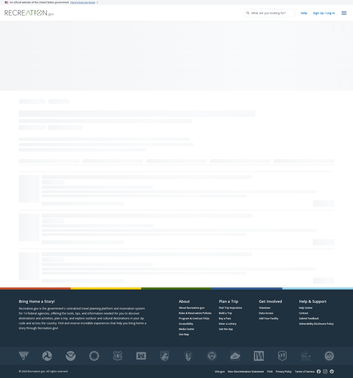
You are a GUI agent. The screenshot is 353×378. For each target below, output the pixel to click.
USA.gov (220, 371)
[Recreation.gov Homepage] (29, 13)
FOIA (270, 371)
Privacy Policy (284, 371)
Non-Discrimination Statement (246, 371)
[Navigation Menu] (344, 13)
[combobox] (269, 13)
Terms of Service (305, 371)
